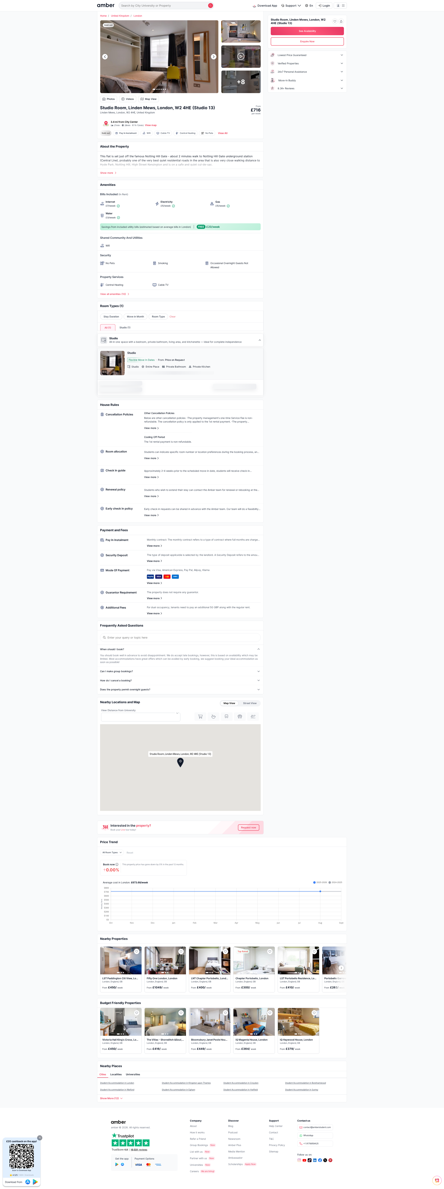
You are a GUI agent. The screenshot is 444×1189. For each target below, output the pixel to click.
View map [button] (151, 125)
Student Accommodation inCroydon (240, 1083)
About (193, 1126)
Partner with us (198, 1158)
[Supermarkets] (200, 716)
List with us (196, 1151)
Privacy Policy (277, 1145)
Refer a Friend (198, 1138)
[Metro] (227, 716)
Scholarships (235, 1164)
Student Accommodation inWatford (117, 1089)
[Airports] (253, 716)
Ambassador (235, 1157)
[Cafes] (213, 716)
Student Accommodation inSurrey (301, 1089)
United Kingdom (120, 15)
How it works (197, 1132)
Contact (273, 1132)
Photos (111, 98)
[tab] (102, 1074)
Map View (151, 98)
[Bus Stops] (240, 716)
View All (223, 133)
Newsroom (234, 1138)
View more (153, 545)
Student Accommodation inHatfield (240, 1089)
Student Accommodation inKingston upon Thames (186, 1083)
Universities (196, 1164)
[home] (105, 5)
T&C (271, 1138)
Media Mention (236, 1151)
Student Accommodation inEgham (178, 1089)
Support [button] (290, 5)
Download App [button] (267, 5)
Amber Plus (234, 1145)
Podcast (233, 1132)
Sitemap (273, 1151)
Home (103, 15)
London (138, 15)
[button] (39, 1137)
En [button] (311, 5)
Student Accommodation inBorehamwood (305, 1083)
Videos (130, 98)
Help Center (276, 1126)
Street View (250, 703)
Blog (230, 1126)
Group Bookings (199, 1145)
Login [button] (326, 5)
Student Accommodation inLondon (117, 1083)
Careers (194, 1171)
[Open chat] (438, 1183)
